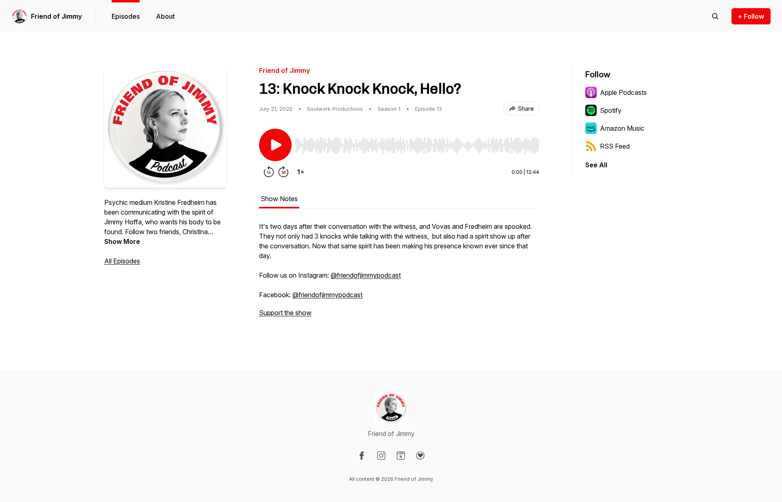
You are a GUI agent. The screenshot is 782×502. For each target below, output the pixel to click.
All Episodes (122, 261)
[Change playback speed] (300, 172)
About (165, 16)
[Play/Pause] (275, 145)
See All (596, 165)
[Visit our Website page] (401, 456)
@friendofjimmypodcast (366, 275)
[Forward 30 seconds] (283, 172)
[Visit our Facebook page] (362, 456)
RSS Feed (615, 146)
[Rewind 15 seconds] (269, 172)
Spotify (611, 110)
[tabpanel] (399, 273)
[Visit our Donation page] (420, 456)
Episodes (126, 16)
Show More (122, 241)
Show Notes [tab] (279, 199)
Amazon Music (622, 128)
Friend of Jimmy (56, 16)
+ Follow (751, 16)
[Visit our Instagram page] (381, 456)
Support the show (285, 313)
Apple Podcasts (623, 92)
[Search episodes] (715, 16)
